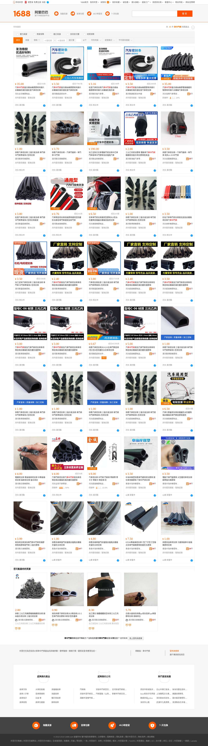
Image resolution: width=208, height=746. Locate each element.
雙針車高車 (56, 698)
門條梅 (82, 689)
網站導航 (151, 737)
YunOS (132, 741)
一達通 (186, 741)
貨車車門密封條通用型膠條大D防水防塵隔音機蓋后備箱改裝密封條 (103, 218)
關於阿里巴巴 (130, 737)
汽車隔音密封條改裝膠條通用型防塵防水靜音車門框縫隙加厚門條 (66, 218)
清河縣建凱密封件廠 (134, 94)
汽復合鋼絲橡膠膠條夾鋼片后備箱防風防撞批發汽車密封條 (29, 88)
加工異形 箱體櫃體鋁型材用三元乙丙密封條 (103, 615)
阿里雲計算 (122, 741)
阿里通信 (140, 741)
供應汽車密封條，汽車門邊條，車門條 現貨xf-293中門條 (177, 153)
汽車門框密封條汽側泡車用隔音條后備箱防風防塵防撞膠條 (66, 478)
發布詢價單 (174, 651)
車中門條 (146, 651)
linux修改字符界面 (147, 694)
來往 (165, 741)
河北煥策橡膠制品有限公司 (97, 224)
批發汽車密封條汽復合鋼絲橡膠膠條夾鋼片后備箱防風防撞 (103, 88)
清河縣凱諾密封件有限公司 (60, 94)
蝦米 (114, 741)
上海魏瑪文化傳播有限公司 (167, 694)
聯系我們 (141, 737)
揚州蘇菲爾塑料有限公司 (182, 698)
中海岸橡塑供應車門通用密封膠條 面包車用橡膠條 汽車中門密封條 (140, 478)
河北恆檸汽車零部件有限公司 (170, 94)
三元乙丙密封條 (21, 624)
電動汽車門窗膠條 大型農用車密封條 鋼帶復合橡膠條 (177, 478)
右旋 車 (38, 698)
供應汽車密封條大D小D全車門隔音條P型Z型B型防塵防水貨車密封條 (104, 348)
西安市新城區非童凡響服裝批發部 (154, 689)
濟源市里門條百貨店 (88, 694)
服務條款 (110, 737)
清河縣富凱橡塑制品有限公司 (23, 224)
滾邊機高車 (56, 689)
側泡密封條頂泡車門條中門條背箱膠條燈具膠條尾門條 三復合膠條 (29, 543)
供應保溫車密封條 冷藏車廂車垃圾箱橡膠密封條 (177, 543)
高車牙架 (23, 689)
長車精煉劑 (40, 694)
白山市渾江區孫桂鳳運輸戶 (167, 689)
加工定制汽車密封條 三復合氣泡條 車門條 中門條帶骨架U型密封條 (30, 283)
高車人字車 (24, 694)
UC (152, 741)
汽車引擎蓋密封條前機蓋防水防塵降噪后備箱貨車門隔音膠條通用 (177, 413)
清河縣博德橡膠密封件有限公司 (134, 224)
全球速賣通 (57, 741)
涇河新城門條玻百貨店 (121, 689)
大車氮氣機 (40, 689)
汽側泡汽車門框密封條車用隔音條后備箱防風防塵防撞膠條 (66, 283)
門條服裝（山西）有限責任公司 (109, 694)
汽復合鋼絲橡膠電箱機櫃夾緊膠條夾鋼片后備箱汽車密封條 (177, 88)
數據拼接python (146, 698)
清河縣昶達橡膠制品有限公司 (60, 224)
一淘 (85, 741)
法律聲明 (101, 737)
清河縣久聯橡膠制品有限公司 (23, 549)
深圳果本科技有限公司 (165, 698)
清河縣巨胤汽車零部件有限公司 (97, 94)
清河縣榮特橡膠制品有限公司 (23, 159)
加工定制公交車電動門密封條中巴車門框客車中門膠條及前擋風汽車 (103, 153)
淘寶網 (66, 741)
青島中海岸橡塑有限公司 (134, 484)
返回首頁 (123, 638)
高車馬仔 (23, 698)
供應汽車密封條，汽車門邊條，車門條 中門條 (66, 153)
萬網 (148, 741)
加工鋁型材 (93, 624)
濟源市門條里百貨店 (104, 689)
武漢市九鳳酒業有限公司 (166, 702)
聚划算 (79, 741)
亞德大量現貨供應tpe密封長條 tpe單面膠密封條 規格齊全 (141, 615)
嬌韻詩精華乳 (177, 694)
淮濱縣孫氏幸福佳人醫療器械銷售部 (187, 702)
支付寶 (158, 741)
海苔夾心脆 (145, 702)
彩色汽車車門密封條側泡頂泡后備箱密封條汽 (177, 218)
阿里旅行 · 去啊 (95, 741)
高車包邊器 (40, 702)
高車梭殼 (23, 702)
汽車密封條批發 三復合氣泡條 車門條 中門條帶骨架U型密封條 (104, 283)
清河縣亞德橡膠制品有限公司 (60, 159)
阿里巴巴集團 (16, 741)
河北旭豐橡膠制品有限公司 (170, 159)
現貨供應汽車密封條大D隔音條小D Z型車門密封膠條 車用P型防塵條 (67, 615)
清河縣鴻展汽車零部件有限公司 (134, 159)
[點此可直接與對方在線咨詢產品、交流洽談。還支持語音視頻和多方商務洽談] (44, 105)
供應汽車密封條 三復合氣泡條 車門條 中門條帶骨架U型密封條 (30, 153)
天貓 (73, 741)
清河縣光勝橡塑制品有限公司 (26, 620)
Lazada (194, 741)
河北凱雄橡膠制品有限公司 (134, 289)
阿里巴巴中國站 (44, 741)
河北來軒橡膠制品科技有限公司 (170, 224)
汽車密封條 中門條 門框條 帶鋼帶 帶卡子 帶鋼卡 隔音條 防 (103, 478)
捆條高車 (55, 702)
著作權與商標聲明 (88, 737)
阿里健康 (178, 741)
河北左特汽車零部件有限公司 (60, 484)
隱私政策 (119, 737)
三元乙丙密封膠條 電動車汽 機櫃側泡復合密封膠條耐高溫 (140, 153)
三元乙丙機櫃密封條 (36, 624)
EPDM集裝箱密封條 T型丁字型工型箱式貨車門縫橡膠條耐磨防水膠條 (141, 543)
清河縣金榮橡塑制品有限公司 (97, 159)
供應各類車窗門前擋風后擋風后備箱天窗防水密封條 (66, 543)
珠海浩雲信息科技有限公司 (183, 689)
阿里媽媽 (107, 741)
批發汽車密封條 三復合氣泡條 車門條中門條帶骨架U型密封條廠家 (30, 218)
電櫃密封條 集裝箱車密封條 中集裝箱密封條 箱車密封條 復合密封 (30, 478)
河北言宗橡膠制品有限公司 (23, 94)
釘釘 (170, 741)
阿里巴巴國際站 (29, 741)
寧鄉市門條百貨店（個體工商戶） (125, 694)
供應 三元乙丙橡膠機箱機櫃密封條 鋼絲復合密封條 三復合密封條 (30, 615)
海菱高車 (55, 694)
